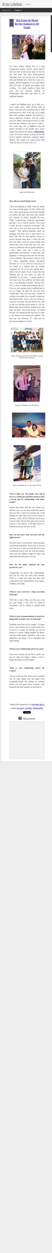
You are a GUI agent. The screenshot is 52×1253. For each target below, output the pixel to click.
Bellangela (39, 131)
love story (20, 708)
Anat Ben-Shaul (38, 704)
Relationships (38, 708)
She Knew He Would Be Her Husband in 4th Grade (27, 23)
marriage (28, 708)
